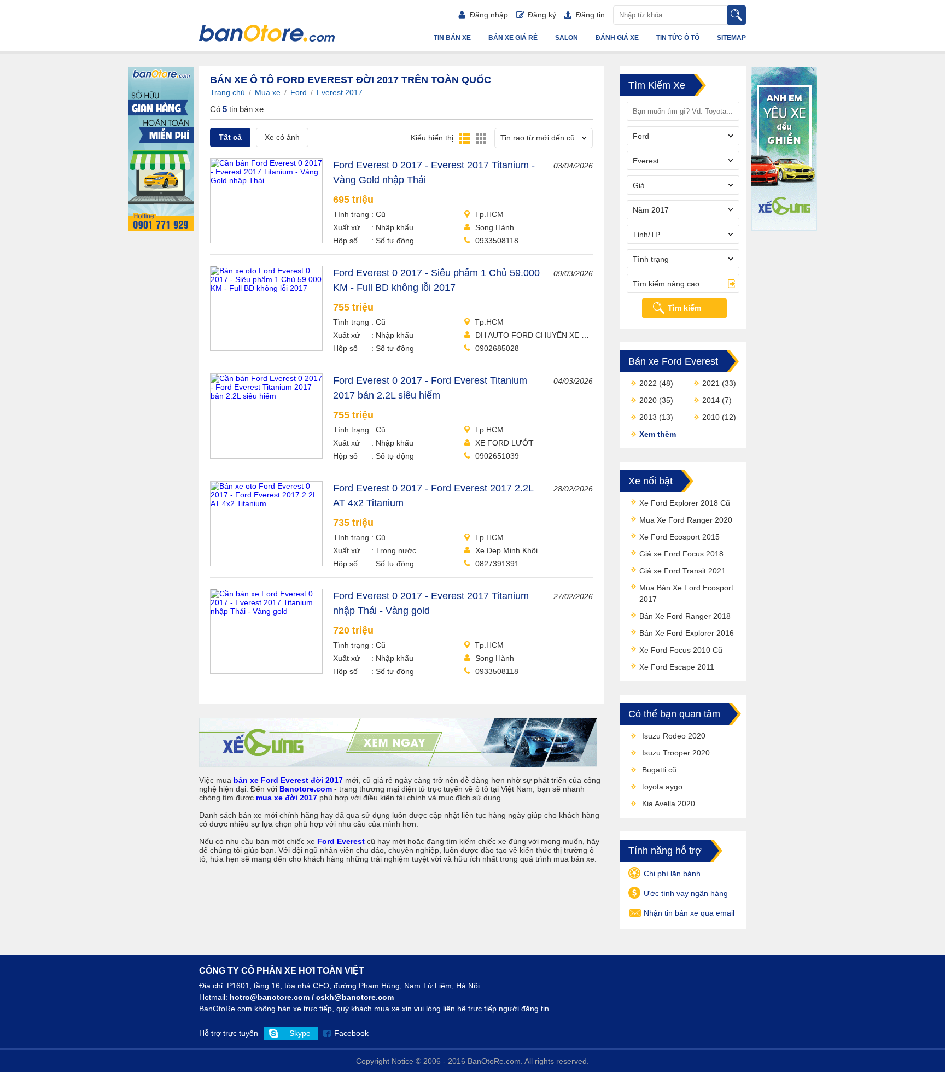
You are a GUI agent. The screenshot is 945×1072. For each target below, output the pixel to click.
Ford (298, 92)
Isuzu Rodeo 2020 (673, 735)
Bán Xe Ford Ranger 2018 (685, 616)
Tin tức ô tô (677, 38)
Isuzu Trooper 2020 (676, 752)
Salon (566, 38)
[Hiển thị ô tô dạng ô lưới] (481, 137)
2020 (648, 400)
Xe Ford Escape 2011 (676, 667)
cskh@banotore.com (355, 997)
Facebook (351, 1033)
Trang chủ (227, 92)
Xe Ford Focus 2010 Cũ (680, 650)
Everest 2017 (340, 92)
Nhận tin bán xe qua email (689, 913)
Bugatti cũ (659, 769)
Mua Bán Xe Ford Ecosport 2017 (686, 593)
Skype (300, 1033)
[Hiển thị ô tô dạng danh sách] (464, 137)
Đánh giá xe (617, 38)
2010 (711, 417)
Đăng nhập (489, 14)
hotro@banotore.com (270, 997)
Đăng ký (542, 14)
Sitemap (731, 38)
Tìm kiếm (684, 307)
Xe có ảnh (282, 137)
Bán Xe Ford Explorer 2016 (686, 633)
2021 (711, 383)
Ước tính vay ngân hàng (686, 893)
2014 (711, 400)
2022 (648, 383)
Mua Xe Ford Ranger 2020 (685, 520)
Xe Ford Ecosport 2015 (679, 536)
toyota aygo (662, 786)
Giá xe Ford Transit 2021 (682, 570)
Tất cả (230, 137)
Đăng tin (590, 14)
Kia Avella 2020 (668, 803)
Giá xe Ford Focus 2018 (681, 553)
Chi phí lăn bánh (672, 873)
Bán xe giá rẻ (513, 38)
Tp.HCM (489, 214)
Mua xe (268, 92)
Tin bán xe (452, 38)
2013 (648, 417)
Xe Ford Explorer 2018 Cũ (684, 503)
